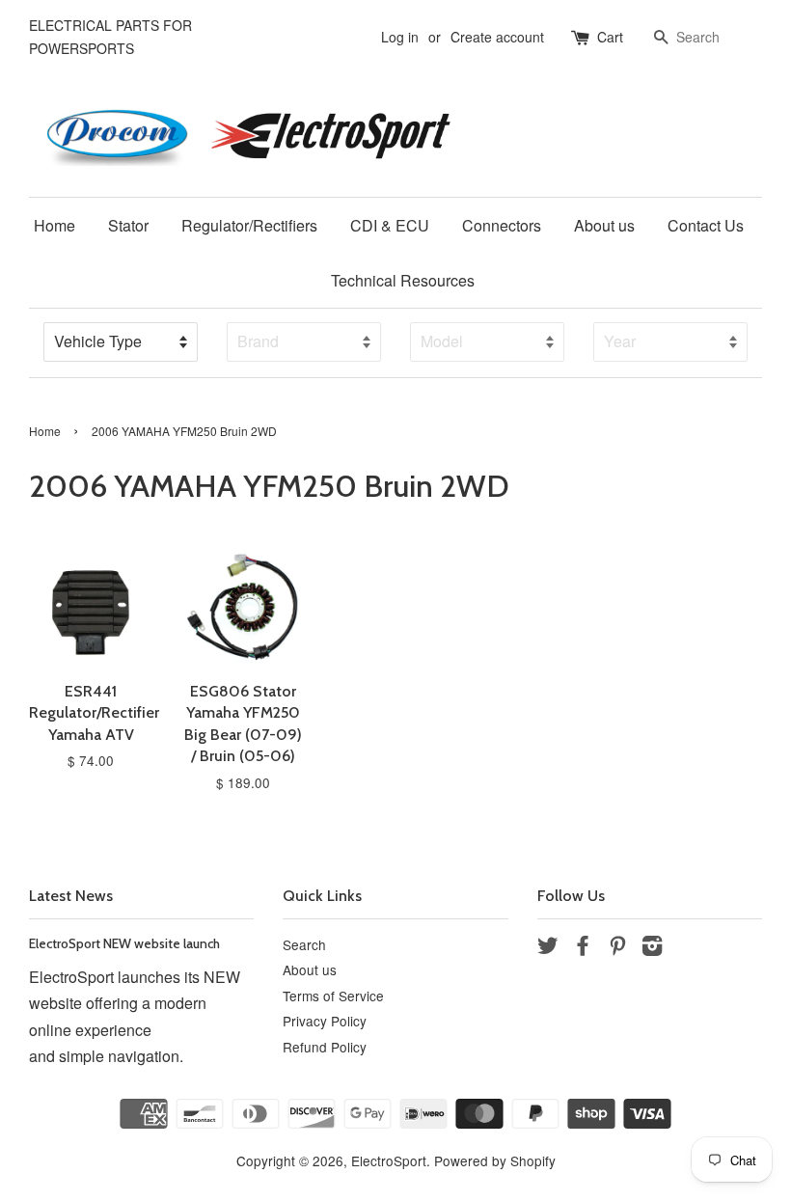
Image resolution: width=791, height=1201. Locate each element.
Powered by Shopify (495, 1160)
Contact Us (706, 225)
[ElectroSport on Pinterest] (617, 948)
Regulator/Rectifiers (249, 225)
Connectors (501, 225)
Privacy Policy (325, 1020)
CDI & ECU (389, 225)
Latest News (71, 896)
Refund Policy (325, 1046)
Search (304, 944)
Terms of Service (333, 995)
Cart (610, 36)
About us (604, 225)
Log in (400, 36)
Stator (128, 225)
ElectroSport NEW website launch (124, 943)
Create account (497, 36)
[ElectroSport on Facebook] (582, 948)
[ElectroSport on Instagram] (652, 948)
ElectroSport (388, 1160)
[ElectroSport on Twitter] (548, 948)
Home (54, 225)
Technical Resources (403, 280)
